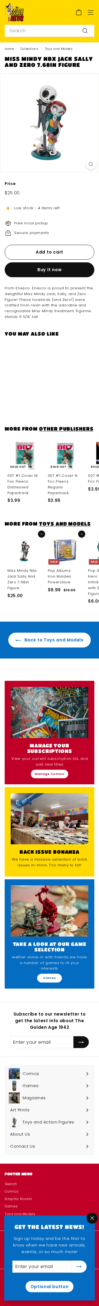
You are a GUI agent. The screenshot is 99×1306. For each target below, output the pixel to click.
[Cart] (78, 12)
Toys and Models (59, 49)
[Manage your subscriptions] (49, 712)
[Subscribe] (79, 1267)
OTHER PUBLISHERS (66, 428)
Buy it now (49, 270)
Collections (29, 49)
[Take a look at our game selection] (49, 911)
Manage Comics (49, 774)
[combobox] (49, 31)
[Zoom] (91, 164)
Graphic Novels (18, 1198)
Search (11, 1184)
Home (9, 49)
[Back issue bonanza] (49, 818)
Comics (12, 1191)
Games (49, 978)
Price (10, 183)
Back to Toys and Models (53, 640)
